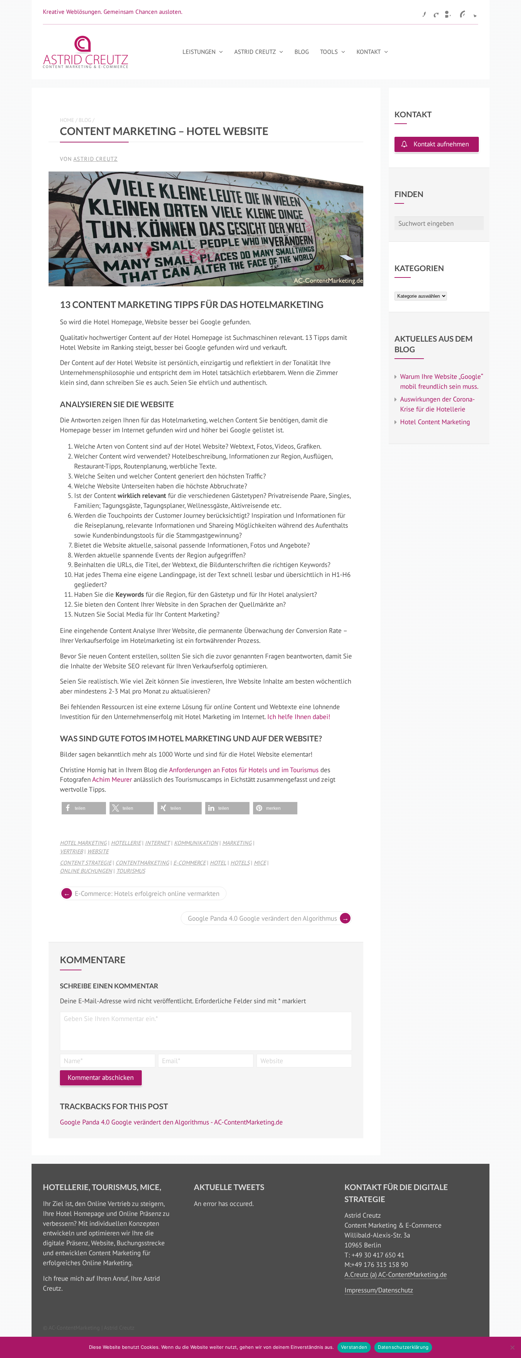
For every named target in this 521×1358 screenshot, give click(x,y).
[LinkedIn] (446, 12)
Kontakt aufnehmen (441, 144)
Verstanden (354, 1347)
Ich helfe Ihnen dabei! (299, 716)
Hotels (240, 862)
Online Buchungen (86, 870)
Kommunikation (196, 842)
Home (67, 120)
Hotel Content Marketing (435, 421)
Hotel (218, 862)
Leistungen (199, 52)
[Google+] (433, 12)
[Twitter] (472, 12)
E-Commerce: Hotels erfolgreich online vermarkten (147, 893)
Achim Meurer (112, 779)
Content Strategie (85, 862)
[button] (84, 808)
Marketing (237, 842)
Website (97, 851)
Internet (157, 842)
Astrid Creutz (255, 52)
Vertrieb (71, 851)
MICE (260, 862)
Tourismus (130, 870)
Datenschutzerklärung (403, 1347)
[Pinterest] (459, 12)
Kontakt (369, 52)
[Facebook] (420, 12)
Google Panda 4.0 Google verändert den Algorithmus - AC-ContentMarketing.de (171, 1122)
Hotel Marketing (83, 842)
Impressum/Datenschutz (378, 1290)
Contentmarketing (142, 862)
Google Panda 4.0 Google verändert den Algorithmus (262, 918)
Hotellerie (126, 842)
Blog (302, 52)
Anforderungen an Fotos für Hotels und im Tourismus (244, 769)
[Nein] (512, 1347)
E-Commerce (189, 862)
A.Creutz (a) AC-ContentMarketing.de (395, 1274)
